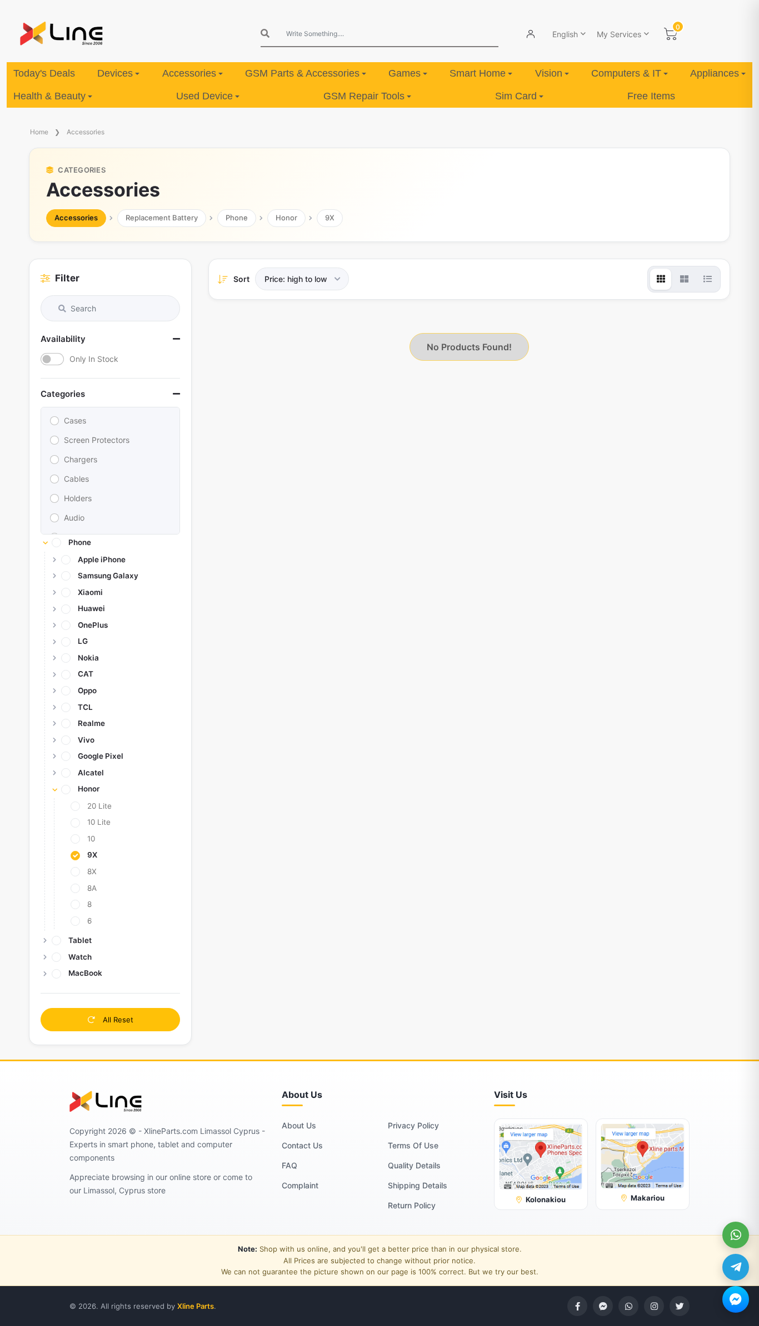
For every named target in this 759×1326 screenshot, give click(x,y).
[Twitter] (680, 1306)
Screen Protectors (96, 440)
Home (39, 132)
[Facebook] (577, 1306)
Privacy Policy (413, 1125)
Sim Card (516, 96)
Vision (548, 73)
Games (404, 73)
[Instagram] (654, 1306)
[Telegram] (735, 1267)
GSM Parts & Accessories (302, 73)
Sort (241, 279)
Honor (286, 217)
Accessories (189, 73)
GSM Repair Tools (364, 96)
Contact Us (302, 1145)
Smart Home (478, 73)
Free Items (651, 96)
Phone (237, 217)
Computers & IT (626, 73)
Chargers (80, 459)
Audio (74, 517)
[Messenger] (735, 1299)
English (565, 34)
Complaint (300, 1185)
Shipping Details (417, 1185)
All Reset (117, 1019)
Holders (78, 498)
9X (329, 217)
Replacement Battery (162, 217)
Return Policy (412, 1205)
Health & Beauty (49, 96)
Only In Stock (93, 359)
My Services (619, 34)
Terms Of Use (413, 1145)
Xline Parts (195, 1306)
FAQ (289, 1165)
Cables (76, 478)
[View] (660, 279)
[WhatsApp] (735, 1235)
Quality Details (414, 1165)
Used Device (204, 96)
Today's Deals (44, 73)
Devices (115, 73)
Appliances (714, 73)
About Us (299, 1125)
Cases (75, 420)
